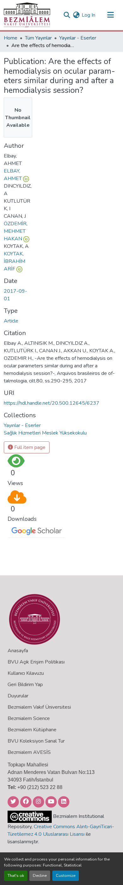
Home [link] (10, 38)
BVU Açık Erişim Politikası (36, 661)
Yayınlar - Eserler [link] (77, 38)
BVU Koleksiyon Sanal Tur (36, 741)
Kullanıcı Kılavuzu (26, 673)
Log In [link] (88, 15)
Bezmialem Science (29, 718)
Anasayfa (18, 650)
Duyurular (18, 695)
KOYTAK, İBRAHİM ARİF (14, 261)
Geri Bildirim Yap (25, 684)
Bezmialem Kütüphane (32, 729)
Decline (40, 875)
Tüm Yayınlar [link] (38, 38)
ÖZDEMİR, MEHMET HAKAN (15, 231)
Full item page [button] (29, 447)
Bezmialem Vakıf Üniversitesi (39, 707)
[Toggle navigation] (110, 15)
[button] (27, 15)
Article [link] (11, 320)
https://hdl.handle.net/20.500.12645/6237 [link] (51, 403)
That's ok (16, 875)
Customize (65, 875)
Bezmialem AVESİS (29, 752)
